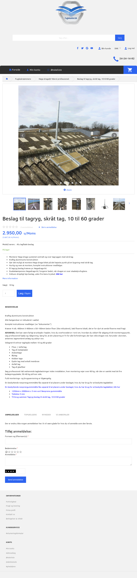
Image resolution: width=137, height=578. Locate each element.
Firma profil (10, 510)
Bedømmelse (10, 448)
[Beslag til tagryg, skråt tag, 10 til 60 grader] (68, 135)
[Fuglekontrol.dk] (68, 12)
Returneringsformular (14, 533)
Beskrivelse (11, 306)
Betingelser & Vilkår (14, 518)
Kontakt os (10, 514)
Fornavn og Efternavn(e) (16, 436)
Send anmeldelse (15, 479)
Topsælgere (30, 414)
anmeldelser (27, 227)
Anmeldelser (12, 414)
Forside (16, 69)
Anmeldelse (10, 454)
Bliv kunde (106, 48)
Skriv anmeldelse (48, 227)
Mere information (10, 278)
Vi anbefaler (62, 414)
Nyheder (46, 414)
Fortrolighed (11, 501)
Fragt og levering (13, 506)
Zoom (69, 189)
